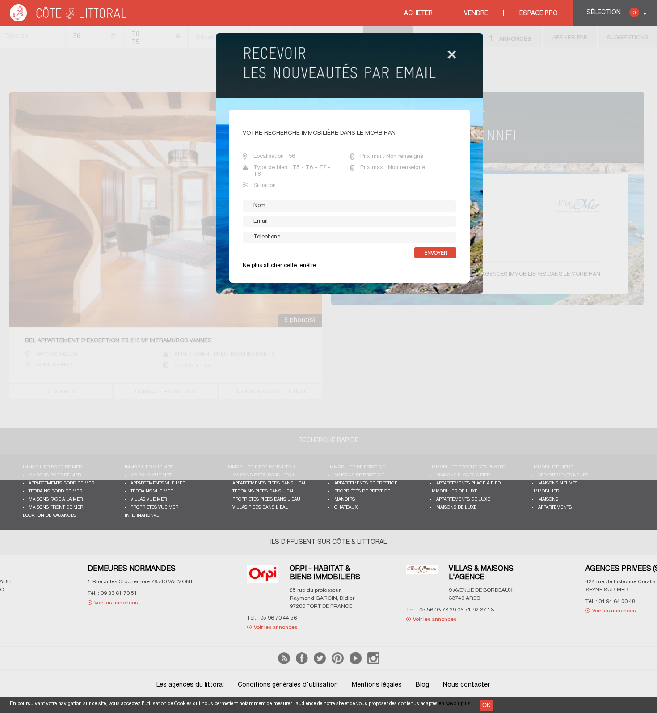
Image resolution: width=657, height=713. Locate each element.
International (142, 516)
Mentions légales (377, 685)
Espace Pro (538, 14)
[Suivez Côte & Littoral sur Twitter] (320, 662)
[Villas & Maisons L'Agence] (239, 575)
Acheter (418, 14)
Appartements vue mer (158, 483)
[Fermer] (451, 55)
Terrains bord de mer (55, 491)
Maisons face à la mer (56, 499)
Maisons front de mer (56, 507)
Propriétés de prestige (362, 491)
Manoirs (344, 499)
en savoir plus (455, 703)
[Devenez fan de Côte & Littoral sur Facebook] (302, 662)
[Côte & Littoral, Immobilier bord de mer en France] (69, 19)
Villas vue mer (149, 499)
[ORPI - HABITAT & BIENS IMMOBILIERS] (80, 579)
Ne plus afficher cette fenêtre (279, 265)
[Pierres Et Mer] (578, 576)
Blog (422, 685)
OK (486, 705)
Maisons (548, 499)
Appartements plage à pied (468, 483)
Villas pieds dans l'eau (260, 507)
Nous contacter (466, 685)
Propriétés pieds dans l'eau (266, 499)
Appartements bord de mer (61, 483)
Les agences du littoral (190, 685)
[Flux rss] (284, 662)
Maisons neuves (557, 483)
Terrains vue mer (152, 491)
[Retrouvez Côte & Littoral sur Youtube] (356, 662)
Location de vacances (49, 516)
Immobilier (545, 491)
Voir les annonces (93, 627)
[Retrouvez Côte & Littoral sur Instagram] (373, 662)
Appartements (555, 507)
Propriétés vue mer (154, 507)
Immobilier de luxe (453, 491)
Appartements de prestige (365, 483)
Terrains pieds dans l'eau (263, 491)
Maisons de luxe (456, 507)
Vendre (476, 14)
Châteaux (346, 507)
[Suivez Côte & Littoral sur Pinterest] (338, 662)
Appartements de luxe (463, 499)
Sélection (611, 13)
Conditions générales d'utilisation (288, 685)
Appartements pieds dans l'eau (269, 483)
